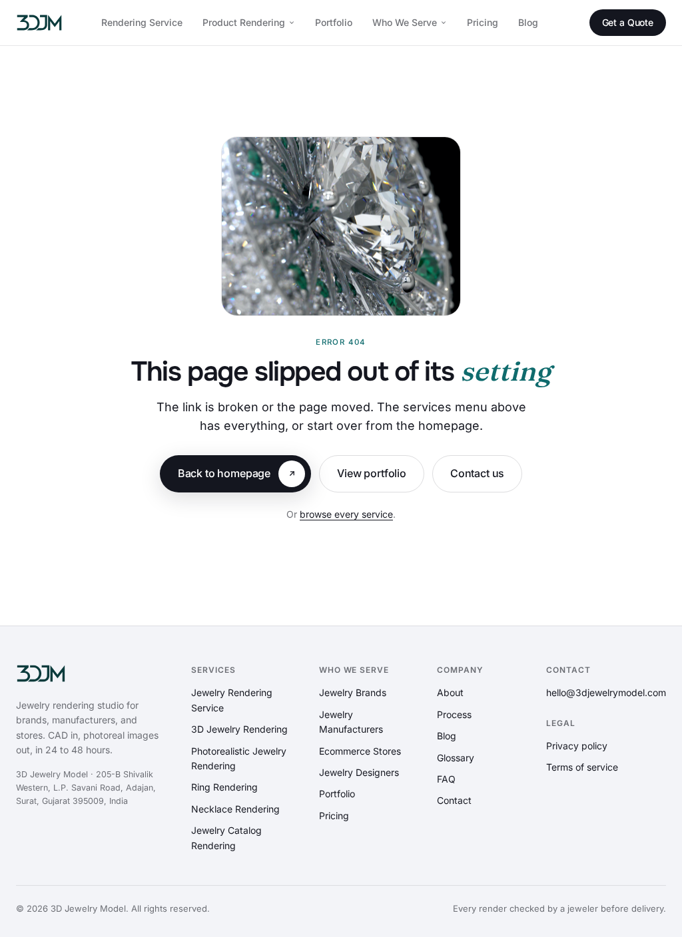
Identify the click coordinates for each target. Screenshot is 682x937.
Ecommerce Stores (360, 751)
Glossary (455, 757)
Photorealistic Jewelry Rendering (238, 758)
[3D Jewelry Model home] (39, 22)
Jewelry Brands (352, 692)
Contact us (477, 473)
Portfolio (333, 22)
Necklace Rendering (235, 809)
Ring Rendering (224, 787)
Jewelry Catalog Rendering (226, 837)
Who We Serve (404, 22)
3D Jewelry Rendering (239, 729)
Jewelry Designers (359, 772)
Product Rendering (243, 22)
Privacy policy (576, 745)
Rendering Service (141, 22)
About (450, 692)
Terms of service (582, 767)
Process (454, 714)
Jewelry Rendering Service (231, 700)
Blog (528, 22)
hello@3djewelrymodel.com (606, 692)
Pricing (482, 22)
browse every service (346, 514)
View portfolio (371, 473)
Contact (454, 800)
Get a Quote (627, 22)
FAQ (446, 779)
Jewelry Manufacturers (351, 722)
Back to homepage (224, 473)
